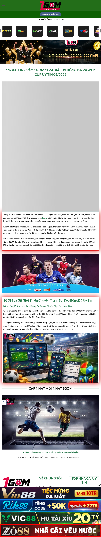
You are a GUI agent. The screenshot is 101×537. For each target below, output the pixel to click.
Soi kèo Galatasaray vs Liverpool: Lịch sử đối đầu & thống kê (50, 452)
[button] (3, 5)
